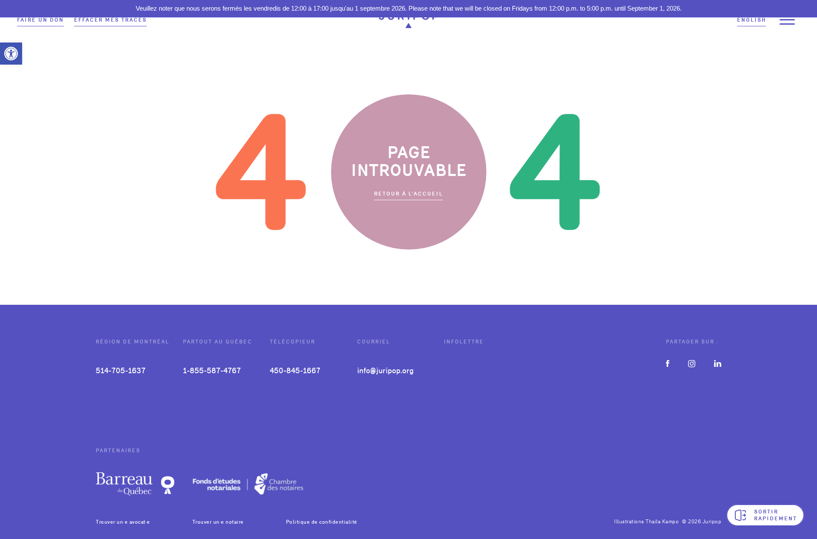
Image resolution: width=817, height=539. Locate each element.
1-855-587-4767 (212, 370)
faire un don (40, 20)
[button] (11, 54)
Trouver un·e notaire (218, 522)
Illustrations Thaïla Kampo (646, 522)
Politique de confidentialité (321, 522)
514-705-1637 (121, 370)
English (751, 20)
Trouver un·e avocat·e (123, 522)
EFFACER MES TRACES (110, 20)
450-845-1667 (295, 370)
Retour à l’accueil (408, 194)
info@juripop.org (385, 370)
